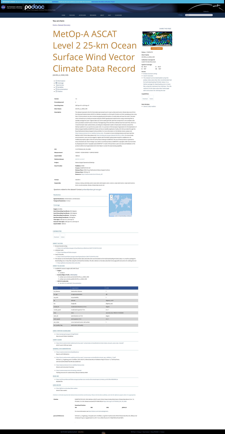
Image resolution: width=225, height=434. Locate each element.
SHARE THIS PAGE (165, 29)
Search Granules (148, 76)
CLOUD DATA (118, 15)
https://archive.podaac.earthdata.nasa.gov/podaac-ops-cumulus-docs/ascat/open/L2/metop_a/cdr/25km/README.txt (87, 379)
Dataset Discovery (64, 25)
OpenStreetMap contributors (125, 216)
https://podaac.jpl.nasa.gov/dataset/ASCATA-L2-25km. (111, 135)
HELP (109, 15)
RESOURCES (93, 15)
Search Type (181, 13)
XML (107, 407)
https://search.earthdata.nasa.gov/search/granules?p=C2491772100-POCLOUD (77, 256)
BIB (92, 407)
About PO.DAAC (155, 432)
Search (187, 13)
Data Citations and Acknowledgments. (98, 411)
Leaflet (116, 216)
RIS (76, 407)
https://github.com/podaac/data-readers (67, 388)
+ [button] (111, 196)
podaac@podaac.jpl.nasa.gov (91, 189)
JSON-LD (124, 407)
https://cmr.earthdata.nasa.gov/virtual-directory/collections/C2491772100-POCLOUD (79, 248)
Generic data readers (149, 106)
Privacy (139, 432)
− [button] (111, 199)
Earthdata (55, 2)
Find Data (72, 15)
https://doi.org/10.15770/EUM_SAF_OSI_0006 (114, 401)
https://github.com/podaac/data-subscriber (68, 263)
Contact (162, 432)
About (102, 15)
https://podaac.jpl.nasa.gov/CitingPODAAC (67, 334)
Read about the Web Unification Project (103, 2)
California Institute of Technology (14, 8)
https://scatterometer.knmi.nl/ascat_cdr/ (92, 174)
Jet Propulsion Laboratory (14, 6)
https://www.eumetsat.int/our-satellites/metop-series (89, 133)
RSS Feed (133, 432)
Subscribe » (81, 432)
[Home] (42, 7)
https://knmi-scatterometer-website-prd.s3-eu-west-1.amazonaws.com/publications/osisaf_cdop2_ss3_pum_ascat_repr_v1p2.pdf (89, 343)
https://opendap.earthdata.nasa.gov (66, 252)
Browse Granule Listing (150, 73)
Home (63, 15)
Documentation (77, 283)
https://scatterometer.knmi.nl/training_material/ (68, 370)
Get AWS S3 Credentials (66, 283)
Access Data (82, 15)
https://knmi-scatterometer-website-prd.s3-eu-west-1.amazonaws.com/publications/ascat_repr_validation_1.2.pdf (86, 357)
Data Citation (146, 432)
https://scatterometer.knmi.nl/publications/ (67, 352)
